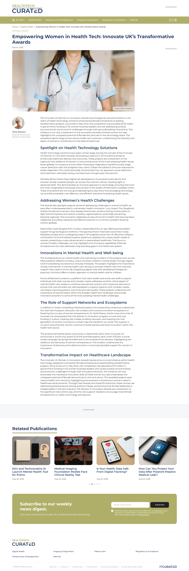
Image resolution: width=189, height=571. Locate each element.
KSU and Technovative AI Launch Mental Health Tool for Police (30, 471)
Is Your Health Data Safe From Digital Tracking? (113, 470)
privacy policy (143, 515)
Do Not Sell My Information (132, 567)
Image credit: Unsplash (123, 108)
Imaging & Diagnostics (87, 20)
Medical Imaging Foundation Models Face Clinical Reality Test (70, 471)
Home (15, 27)
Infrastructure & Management (59, 20)
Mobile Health (21, 31)
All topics (20, 20)
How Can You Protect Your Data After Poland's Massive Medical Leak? (157, 471)
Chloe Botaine (19, 132)
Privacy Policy (91, 567)
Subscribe (159, 505)
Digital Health (35, 20)
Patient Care (100, 551)
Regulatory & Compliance (114, 20)
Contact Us (64, 567)
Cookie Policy (77, 567)
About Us (52, 567)
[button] (89, 484)
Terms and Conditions (109, 567)
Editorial (134, 20)
